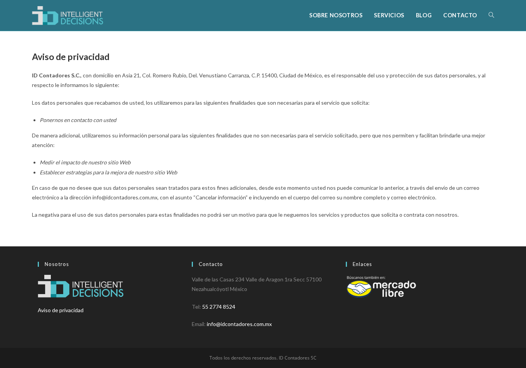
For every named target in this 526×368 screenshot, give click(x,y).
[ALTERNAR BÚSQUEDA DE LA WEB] (491, 15)
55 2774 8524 (218, 306)
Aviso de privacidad (61, 310)
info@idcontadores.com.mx (239, 324)
